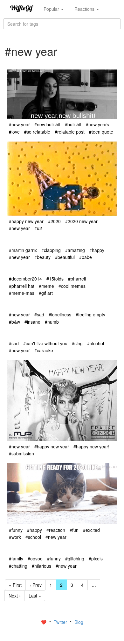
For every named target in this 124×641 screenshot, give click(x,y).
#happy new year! (91, 446)
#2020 (54, 221)
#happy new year (26, 221)
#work (15, 537)
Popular (52, 9)
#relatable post (70, 132)
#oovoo (35, 558)
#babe (85, 257)
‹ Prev (36, 585)
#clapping (51, 250)
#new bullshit (47, 124)
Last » (35, 595)
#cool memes (72, 286)
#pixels (96, 558)
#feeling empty (90, 314)
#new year (19, 124)
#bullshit (73, 124)
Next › (15, 595)
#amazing (75, 250)
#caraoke (43, 350)
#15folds (55, 278)
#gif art (46, 293)
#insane (32, 322)
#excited (91, 530)
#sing (77, 343)
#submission (21, 453)
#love (14, 132)
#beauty (42, 257)
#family (16, 558)
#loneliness (60, 314)
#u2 (38, 228)
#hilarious (41, 566)
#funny (16, 530)
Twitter (61, 622)
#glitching (74, 558)
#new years (97, 124)
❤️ (44, 622)
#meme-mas (21, 293)
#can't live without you (45, 343)
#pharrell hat (21, 286)
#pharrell (77, 278)
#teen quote (101, 132)
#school (33, 537)
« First (15, 585)
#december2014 (25, 278)
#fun (74, 530)
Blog (78, 622)
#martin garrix (23, 250)
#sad (39, 314)
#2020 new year (81, 221)
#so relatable (37, 132)
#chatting (18, 566)
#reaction (55, 530)
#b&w (14, 322)
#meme (46, 286)
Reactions (85, 9)
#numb (52, 322)
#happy (96, 250)
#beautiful (65, 257)
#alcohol (95, 343)
